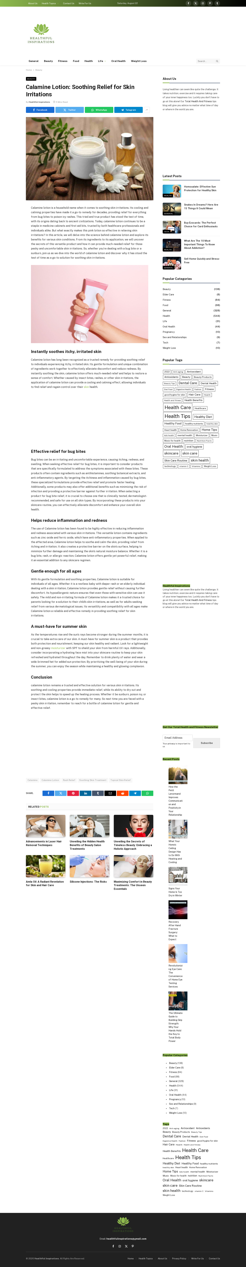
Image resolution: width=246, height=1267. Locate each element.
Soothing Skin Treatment (92, 780)
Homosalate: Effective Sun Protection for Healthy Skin (200, 188)
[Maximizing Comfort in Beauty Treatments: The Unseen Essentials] (133, 866)
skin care (189, 453)
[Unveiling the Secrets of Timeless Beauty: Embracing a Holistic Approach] (133, 826)
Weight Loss (139, 61)
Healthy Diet (203, 417)
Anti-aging (178, 372)
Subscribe (207, 743)
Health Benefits (193, 400)
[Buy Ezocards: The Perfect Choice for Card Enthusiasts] (172, 227)
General (34, 61)
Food (76, 61)
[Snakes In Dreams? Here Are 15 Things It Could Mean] (172, 209)
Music (214, 435)
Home (29, 70)
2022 (167, 372)
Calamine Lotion (50, 780)
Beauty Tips (169, 383)
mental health (185, 435)
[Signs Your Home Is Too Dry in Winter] (178, 877)
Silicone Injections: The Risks (88, 881)
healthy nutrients (194, 423)
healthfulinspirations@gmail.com (126, 1238)
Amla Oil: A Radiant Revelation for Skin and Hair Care (45, 883)
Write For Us (85, 3)
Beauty (48, 61)
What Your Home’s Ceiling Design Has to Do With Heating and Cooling (175, 852)
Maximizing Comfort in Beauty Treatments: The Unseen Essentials (133, 885)
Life (100, 61)
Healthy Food (172, 423)
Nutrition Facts (204, 441)
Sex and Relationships (175, 337)
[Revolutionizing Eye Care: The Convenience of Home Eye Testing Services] (178, 954)
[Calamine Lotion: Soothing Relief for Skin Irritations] (89, 158)
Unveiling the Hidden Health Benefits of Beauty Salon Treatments (87, 845)
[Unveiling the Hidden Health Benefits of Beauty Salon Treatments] (89, 826)
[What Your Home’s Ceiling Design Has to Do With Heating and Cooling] (178, 830)
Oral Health (118, 61)
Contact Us (68, 3)
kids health (169, 435)
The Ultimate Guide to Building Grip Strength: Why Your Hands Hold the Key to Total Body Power (176, 1027)
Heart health (170, 430)
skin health (200, 460)
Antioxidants (171, 377)
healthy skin (212, 424)
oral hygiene (194, 446)
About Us (32, 3)
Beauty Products (203, 377)
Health (89, 61)
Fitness (63, 61)
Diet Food (168, 389)
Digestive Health (183, 389)
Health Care (178, 407)
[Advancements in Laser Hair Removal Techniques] (45, 826)
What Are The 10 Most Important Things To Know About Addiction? (199, 244)
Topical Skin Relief (120, 780)
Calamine (32, 780)
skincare (171, 453)
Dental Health (209, 383)
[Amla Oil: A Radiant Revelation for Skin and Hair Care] (45, 866)
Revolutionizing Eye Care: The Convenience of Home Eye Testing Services (176, 976)
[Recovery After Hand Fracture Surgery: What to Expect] (178, 910)
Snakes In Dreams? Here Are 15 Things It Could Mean (201, 206)
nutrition (188, 440)
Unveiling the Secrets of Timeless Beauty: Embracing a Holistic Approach (133, 845)
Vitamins (196, 466)
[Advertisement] (159, 33)
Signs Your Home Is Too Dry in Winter (175, 892)
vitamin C (183, 466)
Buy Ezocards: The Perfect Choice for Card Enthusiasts (201, 224)
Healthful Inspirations (39, 102)
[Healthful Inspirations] (41, 33)
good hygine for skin (174, 395)
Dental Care (188, 383)
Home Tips (209, 429)
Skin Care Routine (175, 460)
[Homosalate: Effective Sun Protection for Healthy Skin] (172, 191)
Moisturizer (202, 435)
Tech (166, 232)
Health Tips (177, 416)
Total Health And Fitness (198, 101)
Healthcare (200, 408)
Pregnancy (169, 332)
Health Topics (49, 3)
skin (86, 387)
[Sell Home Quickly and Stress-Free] (172, 263)
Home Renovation (189, 430)
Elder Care (168, 294)
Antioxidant (194, 371)
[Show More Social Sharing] (147, 110)
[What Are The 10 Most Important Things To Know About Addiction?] (172, 245)
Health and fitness (172, 400)
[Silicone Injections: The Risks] (89, 866)
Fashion (197, 389)
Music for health (172, 440)
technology (170, 466)
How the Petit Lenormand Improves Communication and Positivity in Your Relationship (176, 800)
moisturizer (58, 648)
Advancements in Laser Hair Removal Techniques (44, 843)
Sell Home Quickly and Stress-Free (202, 260)
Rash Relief (69, 780)
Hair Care (194, 394)
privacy (171, 743)
